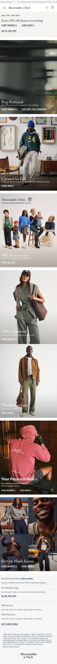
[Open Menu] (3, 7)
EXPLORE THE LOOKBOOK (34, 109)
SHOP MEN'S (28, 25)
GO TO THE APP (8, 31)
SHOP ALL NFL (8, 263)
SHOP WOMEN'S (9, 25)
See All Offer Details (11, 646)
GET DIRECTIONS (9, 624)
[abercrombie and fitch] (19, 8)
